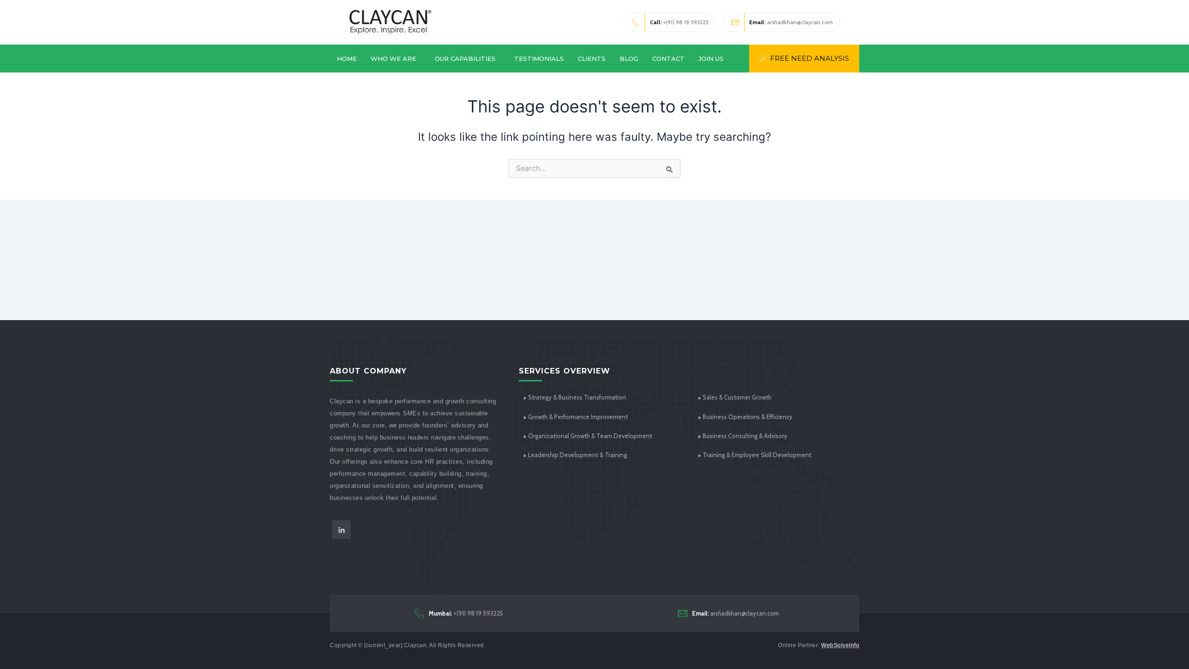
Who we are (393, 58)
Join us (711, 58)
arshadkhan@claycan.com (791, 22)
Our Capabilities (465, 58)
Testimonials (539, 58)
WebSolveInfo (840, 645)
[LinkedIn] (341, 529)
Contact (668, 58)
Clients (592, 58)
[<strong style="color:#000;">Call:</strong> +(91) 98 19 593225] (636, 22)
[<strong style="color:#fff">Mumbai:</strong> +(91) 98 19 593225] (419, 613)
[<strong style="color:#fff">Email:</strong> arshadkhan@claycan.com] (682, 613)
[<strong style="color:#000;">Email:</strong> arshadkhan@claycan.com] (735, 22)
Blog (629, 58)
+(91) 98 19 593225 (679, 22)
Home (347, 58)
